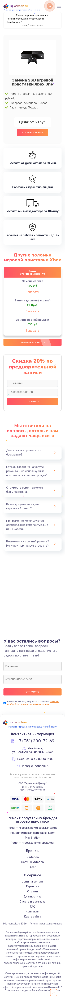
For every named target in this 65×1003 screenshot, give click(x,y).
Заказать (33, 292)
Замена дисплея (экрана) (32, 300)
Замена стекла (32, 281)
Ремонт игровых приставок (31, 15)
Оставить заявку (32, 132)
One (25, 25)
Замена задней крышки (32, 319)
